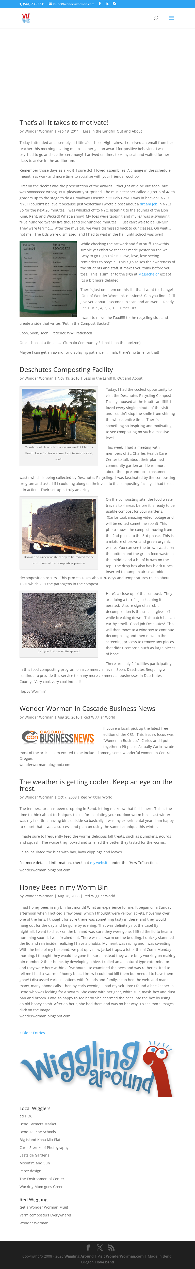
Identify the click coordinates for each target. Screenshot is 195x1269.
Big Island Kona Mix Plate (41, 1139)
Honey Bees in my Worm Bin (64, 887)
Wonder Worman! (35, 1223)
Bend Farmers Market (38, 1123)
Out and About (129, 131)
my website (99, 862)
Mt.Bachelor (149, 274)
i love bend (104, 1262)
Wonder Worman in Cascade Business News (87, 708)
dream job (148, 204)
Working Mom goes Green (41, 1186)
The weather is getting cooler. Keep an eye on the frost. (96, 785)
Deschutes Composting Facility (66, 369)
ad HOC (26, 1116)
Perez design (30, 1170)
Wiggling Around (79, 1256)
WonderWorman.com (125, 1256)
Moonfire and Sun (35, 1163)
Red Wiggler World (99, 717)
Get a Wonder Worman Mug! (44, 1207)
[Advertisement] (97, 66)
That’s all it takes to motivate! (64, 122)
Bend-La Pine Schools (38, 1131)
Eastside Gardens (34, 1155)
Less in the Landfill (99, 131)
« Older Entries (32, 1032)
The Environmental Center (42, 1178)
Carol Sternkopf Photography (44, 1147)
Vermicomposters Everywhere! (45, 1215)
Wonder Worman (39, 131)
